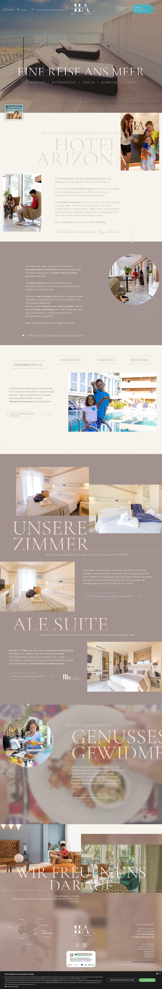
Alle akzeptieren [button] (147, 980)
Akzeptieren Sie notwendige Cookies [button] (122, 980)
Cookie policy (149, 954)
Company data (149, 951)
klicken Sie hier (31, 984)
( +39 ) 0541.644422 (145, 934)
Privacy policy (149, 956)
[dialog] (81, 980)
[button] (54, 986)
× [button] (160, 973)
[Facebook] (77, 945)
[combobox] (157, 974)
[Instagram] (84, 945)
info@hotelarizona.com (143, 937)
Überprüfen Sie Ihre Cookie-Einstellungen (143, 962)
